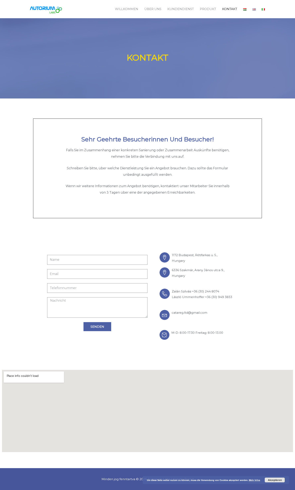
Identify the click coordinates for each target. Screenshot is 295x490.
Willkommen (126, 9)
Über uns (152, 9)
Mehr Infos (254, 480)
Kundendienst (180, 9)
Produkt (208, 9)
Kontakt (229, 9)
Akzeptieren (275, 480)
